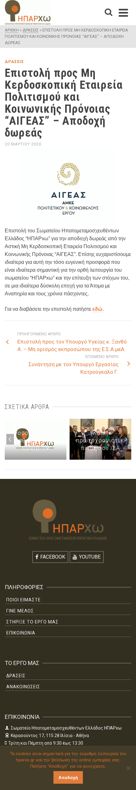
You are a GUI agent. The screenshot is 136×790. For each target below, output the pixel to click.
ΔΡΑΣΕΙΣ (14, 61)
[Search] (108, 12)
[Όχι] (128, 768)
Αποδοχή (68, 777)
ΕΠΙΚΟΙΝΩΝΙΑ (20, 632)
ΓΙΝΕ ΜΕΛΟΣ (20, 610)
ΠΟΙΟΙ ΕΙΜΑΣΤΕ (23, 599)
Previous (10, 439)
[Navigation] (123, 12)
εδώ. (98, 309)
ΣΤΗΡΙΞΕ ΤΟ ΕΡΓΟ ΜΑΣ (32, 621)
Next (126, 439)
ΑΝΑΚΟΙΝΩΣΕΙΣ (23, 686)
